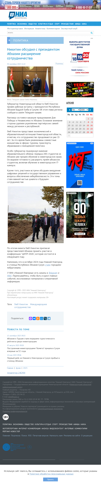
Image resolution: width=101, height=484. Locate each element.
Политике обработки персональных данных (51, 473)
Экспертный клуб (69, 28)
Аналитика (40, 28)
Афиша (77, 24)
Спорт (57, 24)
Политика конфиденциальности (15, 411)
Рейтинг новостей (11, 431)
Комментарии (53, 28)
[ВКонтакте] (34, 318)
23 (91, 129)
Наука (84, 24)
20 (80, 129)
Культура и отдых (45, 24)
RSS (30, 435)
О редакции (86, 435)
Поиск (24, 435)
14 (84, 125)
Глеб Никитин (21, 304)
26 (76, 132)
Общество (32, 24)
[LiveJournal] (45, 318)
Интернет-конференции (30, 428)
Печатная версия (40, 435)
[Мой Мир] (41, 318)
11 (73, 125)
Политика (11, 24)
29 (88, 132)
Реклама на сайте (72, 435)
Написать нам (56, 435)
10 (69, 125)
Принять (50, 479)
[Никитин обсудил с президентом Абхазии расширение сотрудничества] (30, 96)
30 (91, 132)
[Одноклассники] (37, 318)
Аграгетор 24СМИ (16, 372)
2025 (25, 368)
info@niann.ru (13, 397)
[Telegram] (48, 318)
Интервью (29, 28)
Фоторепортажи (15, 28)
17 (69, 129)
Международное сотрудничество (30, 306)
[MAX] (30, 318)
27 (80, 132)
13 (80, 125)
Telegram (52, 272)
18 (73, 129)
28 (84, 132)
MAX (9, 275)
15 (88, 125)
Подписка (15, 435)
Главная (10, 368)
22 (88, 129)
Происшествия (67, 24)
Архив (18, 368)
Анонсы (45, 428)
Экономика (22, 24)
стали (47, 264)
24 (69, 132)
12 (76, 125)
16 (91, 125)
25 (73, 132)
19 (76, 129)
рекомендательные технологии (50, 409)
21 (84, 129)
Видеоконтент (57, 428)
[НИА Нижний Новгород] (18, 18)
